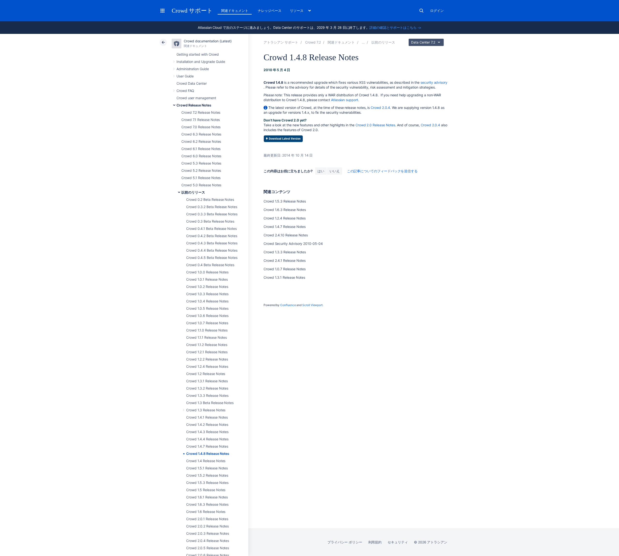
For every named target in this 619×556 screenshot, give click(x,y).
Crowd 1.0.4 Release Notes (207, 301)
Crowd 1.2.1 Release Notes (207, 352)
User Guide (185, 76)
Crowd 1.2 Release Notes (205, 374)
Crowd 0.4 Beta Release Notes (210, 265)
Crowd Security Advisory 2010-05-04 (293, 243)
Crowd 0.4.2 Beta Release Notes (211, 236)
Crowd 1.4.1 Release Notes (207, 417)
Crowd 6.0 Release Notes (201, 156)
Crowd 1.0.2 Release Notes (207, 287)
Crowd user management (196, 98)
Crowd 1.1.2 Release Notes (206, 345)
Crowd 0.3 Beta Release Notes (210, 221)
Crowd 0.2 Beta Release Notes (210, 199)
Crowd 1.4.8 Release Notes (207, 453)
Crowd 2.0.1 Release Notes (207, 519)
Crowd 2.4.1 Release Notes (285, 260)
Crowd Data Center (192, 83)
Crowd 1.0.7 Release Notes (207, 323)
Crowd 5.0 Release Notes (201, 185)
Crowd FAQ (185, 91)
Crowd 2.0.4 (380, 107)
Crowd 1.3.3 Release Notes (207, 395)
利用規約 (375, 542)
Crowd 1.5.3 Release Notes (207, 483)
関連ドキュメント (234, 10)
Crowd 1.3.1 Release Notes (207, 381)
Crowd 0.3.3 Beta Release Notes (211, 214)
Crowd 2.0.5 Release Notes (207, 548)
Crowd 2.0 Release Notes (375, 125)
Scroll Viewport (312, 305)
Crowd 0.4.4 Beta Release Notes (211, 250)
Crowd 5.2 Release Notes (201, 170)
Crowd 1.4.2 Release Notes (207, 424)
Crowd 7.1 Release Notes (200, 120)
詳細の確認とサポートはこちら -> (395, 27)
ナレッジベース (269, 10)
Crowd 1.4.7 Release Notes (207, 446)
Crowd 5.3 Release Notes (201, 163)
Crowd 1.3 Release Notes (205, 410)
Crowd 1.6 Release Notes (205, 512)
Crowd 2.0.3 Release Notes (207, 533)
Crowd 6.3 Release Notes (201, 134)
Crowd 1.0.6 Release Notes (207, 316)
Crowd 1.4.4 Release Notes (207, 439)
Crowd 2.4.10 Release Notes (286, 235)
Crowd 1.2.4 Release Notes (207, 366)
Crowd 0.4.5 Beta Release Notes (211, 257)
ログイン (437, 10)
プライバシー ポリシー (344, 542)
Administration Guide (193, 69)
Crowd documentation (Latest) (208, 41)
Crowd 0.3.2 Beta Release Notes (211, 207)
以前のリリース (193, 192)
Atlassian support (344, 100)
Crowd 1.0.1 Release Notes (207, 279)
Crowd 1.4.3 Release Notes (207, 432)
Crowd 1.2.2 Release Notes (207, 359)
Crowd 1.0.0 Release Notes (207, 272)
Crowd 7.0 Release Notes (201, 127)
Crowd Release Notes (194, 105)
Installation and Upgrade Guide (201, 62)
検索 (421, 11)
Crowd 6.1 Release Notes (201, 149)
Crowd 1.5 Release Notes (205, 490)
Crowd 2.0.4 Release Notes (207, 541)
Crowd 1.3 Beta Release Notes (210, 403)
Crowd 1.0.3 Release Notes (207, 294)
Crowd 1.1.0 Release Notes (207, 330)
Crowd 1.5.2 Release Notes (207, 475)
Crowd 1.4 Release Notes (205, 461)
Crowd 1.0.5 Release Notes (207, 308)
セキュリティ (398, 542)
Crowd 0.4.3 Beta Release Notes (211, 243)
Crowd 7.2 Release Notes (200, 112)
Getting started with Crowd (198, 54)
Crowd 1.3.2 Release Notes (207, 388)
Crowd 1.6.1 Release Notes (207, 497)
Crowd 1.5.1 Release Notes (207, 468)
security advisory (433, 82)
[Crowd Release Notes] (363, 42)
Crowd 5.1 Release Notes (201, 178)
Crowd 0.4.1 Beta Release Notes (211, 228)
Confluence (288, 305)
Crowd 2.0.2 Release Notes (207, 526)
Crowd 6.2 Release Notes (201, 141)
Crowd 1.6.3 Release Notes (207, 504)
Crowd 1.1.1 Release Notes (206, 337)
